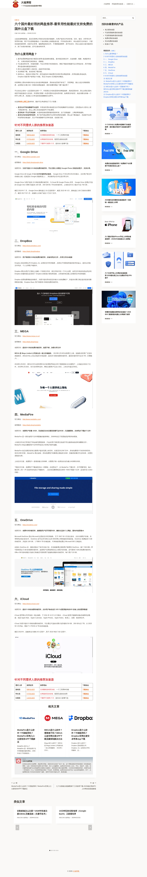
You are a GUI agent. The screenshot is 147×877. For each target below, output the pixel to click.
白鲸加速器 (31, 143)
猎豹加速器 (31, 135)
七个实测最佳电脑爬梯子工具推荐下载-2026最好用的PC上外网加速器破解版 (76, 786)
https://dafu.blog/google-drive (33, 162)
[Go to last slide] (17, 827)
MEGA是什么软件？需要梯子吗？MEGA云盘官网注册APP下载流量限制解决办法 (53, 734)
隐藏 (113, 50)
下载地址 (85, 143)
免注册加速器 (109, 30)
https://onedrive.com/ (30, 525)
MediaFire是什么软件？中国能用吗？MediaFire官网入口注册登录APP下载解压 (26, 736)
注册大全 (17, 20)
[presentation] (27, 718)
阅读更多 (108, 133)
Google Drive (29, 152)
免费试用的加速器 (111, 38)
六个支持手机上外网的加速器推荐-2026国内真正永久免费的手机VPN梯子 (118, 275)
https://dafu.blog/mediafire (32, 425)
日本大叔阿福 (21, 33)
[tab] (49, 850)
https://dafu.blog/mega (30, 342)
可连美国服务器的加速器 (113, 32)
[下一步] (90, 827)
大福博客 (107, 4)
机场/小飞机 (109, 44)
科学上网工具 (24, 101)
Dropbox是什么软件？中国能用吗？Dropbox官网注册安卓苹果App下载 (80, 734)
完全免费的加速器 (111, 41)
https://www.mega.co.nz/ (31, 336)
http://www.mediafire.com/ (32, 419)
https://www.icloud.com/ (31, 604)
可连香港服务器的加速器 (113, 35)
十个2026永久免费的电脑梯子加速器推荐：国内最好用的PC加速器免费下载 (118, 127)
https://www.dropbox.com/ (32, 246)
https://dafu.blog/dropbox (31, 251)
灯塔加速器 (31, 139)
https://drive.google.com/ (31, 157)
